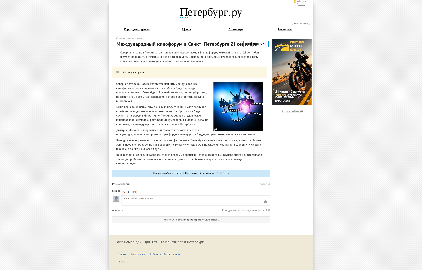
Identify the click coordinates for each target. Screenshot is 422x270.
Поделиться (232, 210)
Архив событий (292, 111)
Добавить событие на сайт (165, 254)
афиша (131, 38)
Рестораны (285, 29)
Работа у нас (138, 254)
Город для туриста (137, 29)
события (140, 38)
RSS (267, 210)
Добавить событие (256, 43)
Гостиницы (235, 29)
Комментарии (121, 183)
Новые (116, 210)
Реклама (123, 261)
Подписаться (252, 210)
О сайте (122, 254)
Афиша (186, 29)
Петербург (120, 38)
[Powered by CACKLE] (265, 183)
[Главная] (211, 13)
